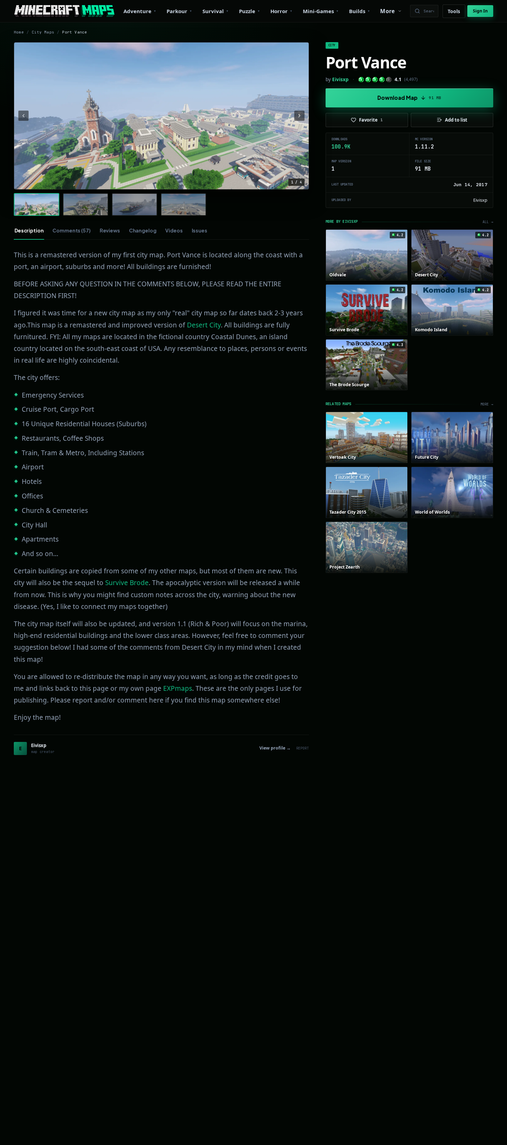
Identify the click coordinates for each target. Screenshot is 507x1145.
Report (302, 748)
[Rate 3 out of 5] (375, 80)
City (332, 45)
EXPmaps (177, 688)
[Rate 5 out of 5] (389, 80)
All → (488, 222)
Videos (173, 230)
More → (486, 404)
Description (28, 230)
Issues (199, 230)
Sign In (480, 11)
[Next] (299, 116)
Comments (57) (71, 230)
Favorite (371, 120)
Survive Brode (127, 582)
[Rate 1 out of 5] (361, 80)
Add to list (456, 120)
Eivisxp (340, 79)
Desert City (204, 325)
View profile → (275, 748)
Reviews (110, 230)
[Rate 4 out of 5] (382, 80)
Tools (454, 11)
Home (19, 32)
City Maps (43, 32)
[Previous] (23, 116)
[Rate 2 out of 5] (368, 80)
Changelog (143, 230)
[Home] (64, 11)
